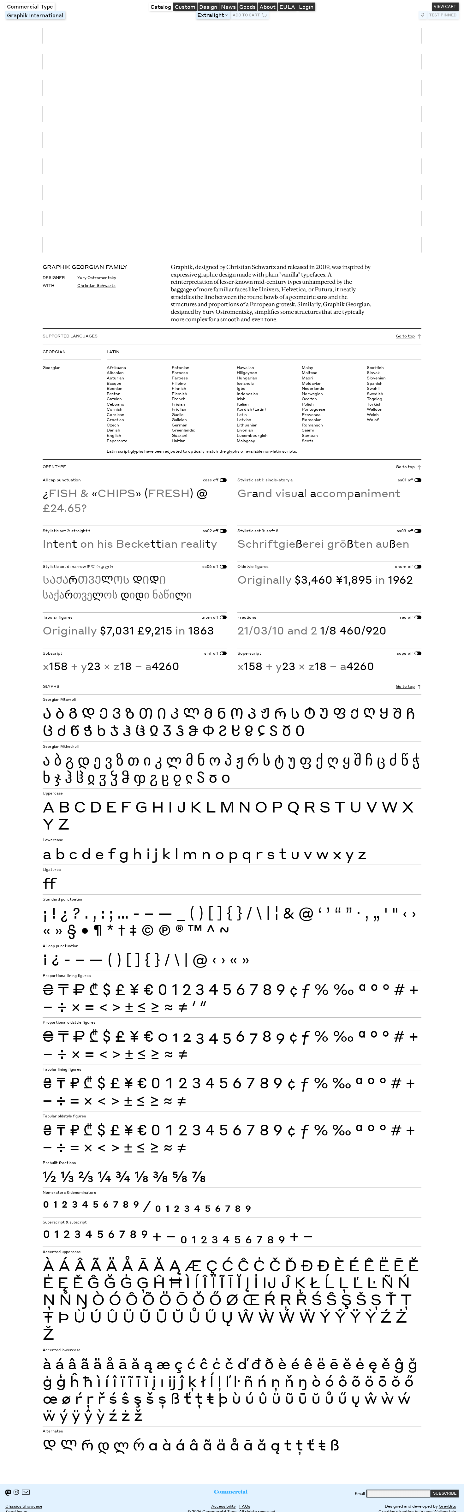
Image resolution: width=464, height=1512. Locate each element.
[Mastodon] (8, 1493)
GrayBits (447, 1506)
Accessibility (223, 1506)
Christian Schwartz (96, 285)
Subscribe (444, 1493)
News (228, 6)
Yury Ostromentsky (96, 277)
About (267, 6)
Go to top (405, 336)
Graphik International (35, 15)
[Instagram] (16, 1492)
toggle (227, 15)
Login (306, 6)
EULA (287, 6)
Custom (185, 6)
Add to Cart (246, 15)
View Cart (445, 6)
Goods (247, 6)
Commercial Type (30, 6)
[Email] (26, 1492)
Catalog (161, 6)
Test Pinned (442, 15)
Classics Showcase (23, 1506)
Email (360, 1493)
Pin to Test (422, 15)
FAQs (244, 1506)
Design (208, 6)
